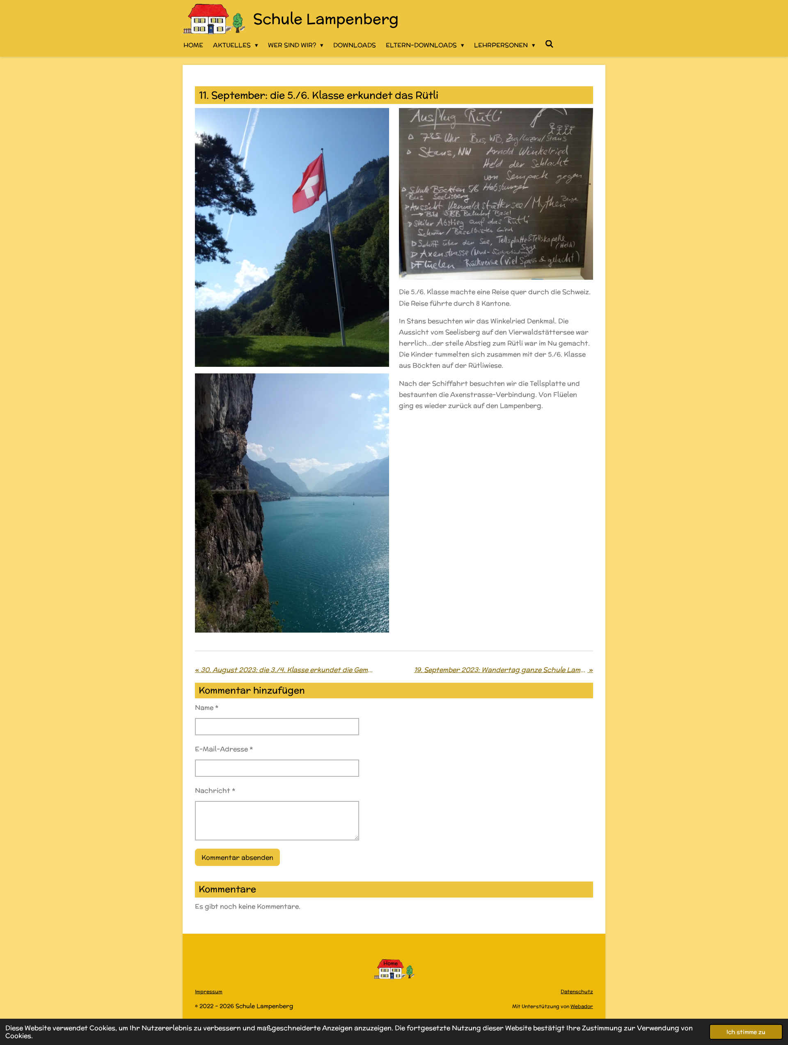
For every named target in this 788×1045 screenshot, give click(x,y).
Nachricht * (215, 790)
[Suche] (549, 44)
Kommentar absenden (237, 857)
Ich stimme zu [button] (745, 1031)
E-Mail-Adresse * (224, 749)
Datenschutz (577, 991)
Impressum (208, 991)
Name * (206, 707)
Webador (581, 1006)
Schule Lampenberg (326, 18)
